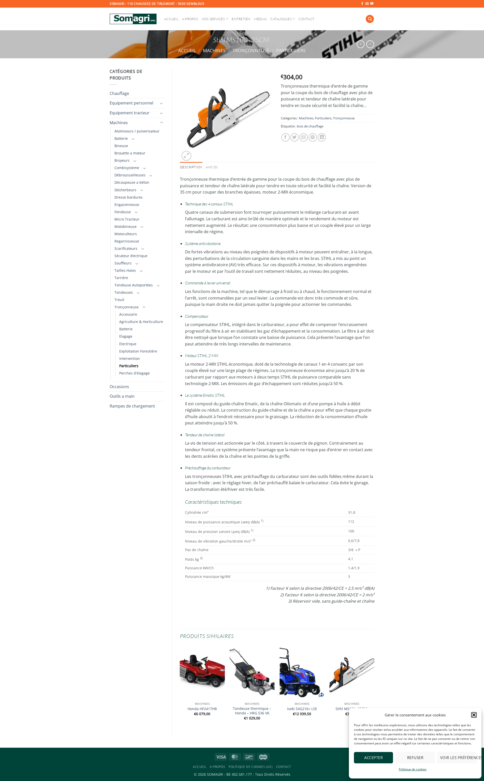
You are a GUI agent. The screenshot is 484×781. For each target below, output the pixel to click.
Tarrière (121, 277)
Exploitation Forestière (138, 351)
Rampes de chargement (132, 406)
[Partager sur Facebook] (285, 137)
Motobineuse (125, 226)
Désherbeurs (125, 189)
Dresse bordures (128, 197)
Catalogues (281, 19)
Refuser (415, 757)
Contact (306, 19)
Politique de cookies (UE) (251, 767)
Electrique (127, 343)
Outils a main (122, 396)
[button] (473, 714)
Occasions (119, 386)
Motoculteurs (125, 233)
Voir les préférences (458, 757)
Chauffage (119, 93)
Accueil (171, 19)
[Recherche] (370, 19)
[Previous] (180, 687)
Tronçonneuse (251, 50)
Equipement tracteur (129, 113)
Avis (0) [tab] (212, 167)
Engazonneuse (126, 204)
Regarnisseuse (126, 241)
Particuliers (291, 50)
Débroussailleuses (129, 175)
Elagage (125, 336)
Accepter (373, 757)
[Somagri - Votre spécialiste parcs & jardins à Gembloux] (133, 19)
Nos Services (213, 19)
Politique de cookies (413, 769)
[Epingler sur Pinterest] (313, 137)
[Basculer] (162, 103)
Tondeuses (123, 292)
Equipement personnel (131, 103)
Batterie (121, 138)
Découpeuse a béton (131, 182)
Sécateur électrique (130, 255)
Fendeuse (122, 211)
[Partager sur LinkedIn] (322, 137)
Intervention (129, 358)
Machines (214, 50)
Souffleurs (123, 263)
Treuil (119, 299)
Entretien (241, 19)
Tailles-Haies (125, 270)
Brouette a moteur (129, 153)
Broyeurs (122, 160)
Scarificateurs (125, 248)
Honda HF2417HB (202, 709)
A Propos (190, 19)
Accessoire (128, 314)
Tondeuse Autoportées (133, 285)
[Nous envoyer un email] (367, 4)
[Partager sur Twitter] (294, 137)
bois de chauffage (310, 126)
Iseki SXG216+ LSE (302, 709)
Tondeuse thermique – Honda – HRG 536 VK (252, 711)
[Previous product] (370, 44)
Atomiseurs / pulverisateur (137, 131)
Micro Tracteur (126, 219)
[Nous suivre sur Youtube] (371, 4)
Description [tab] (191, 167)
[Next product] (361, 44)
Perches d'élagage (134, 373)
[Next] (374, 687)
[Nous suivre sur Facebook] (362, 4)
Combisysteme (126, 167)
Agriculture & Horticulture (141, 321)
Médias (260, 19)
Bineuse (121, 145)
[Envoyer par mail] (303, 137)
